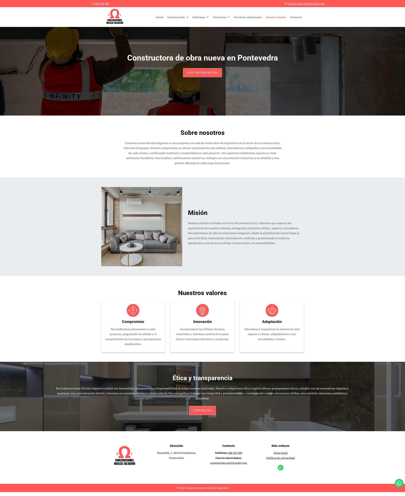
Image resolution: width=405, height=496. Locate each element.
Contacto (296, 17)
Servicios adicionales (248, 17)
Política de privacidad (280, 458)
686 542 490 (235, 453)
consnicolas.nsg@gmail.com (228, 463)
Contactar (202, 410)
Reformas (199, 17)
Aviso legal (281, 453)
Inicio (160, 17)
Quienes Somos (276, 17)
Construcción (176, 17)
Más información (202, 73)
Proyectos (219, 17)
